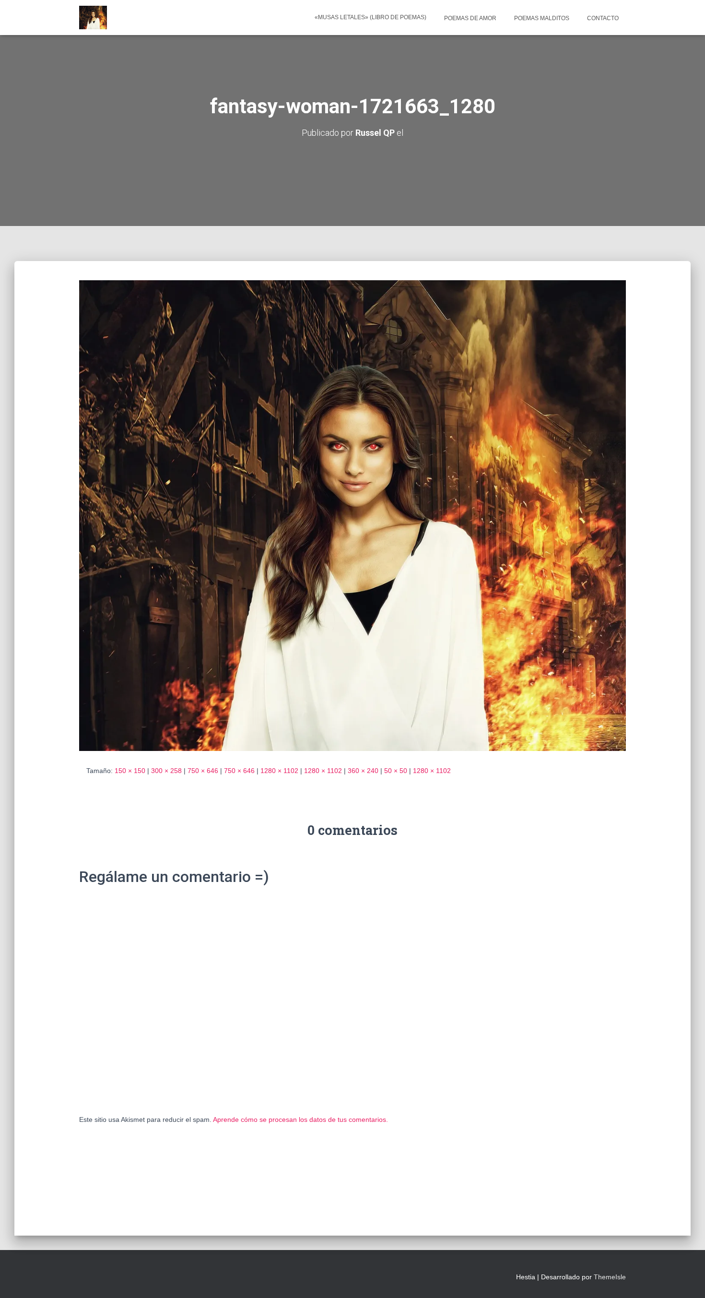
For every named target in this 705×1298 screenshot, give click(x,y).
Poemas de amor (469, 18)
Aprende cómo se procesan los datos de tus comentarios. (300, 1119)
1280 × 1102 (279, 770)
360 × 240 (363, 770)
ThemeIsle (610, 1277)
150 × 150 (130, 770)
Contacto (602, 18)
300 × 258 (166, 770)
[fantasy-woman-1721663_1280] (352, 515)
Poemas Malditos (541, 18)
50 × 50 (395, 770)
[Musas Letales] (93, 18)
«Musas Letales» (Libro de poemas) (370, 17)
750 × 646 (203, 770)
